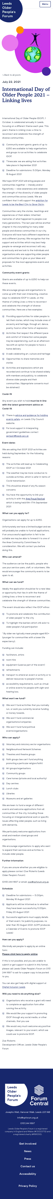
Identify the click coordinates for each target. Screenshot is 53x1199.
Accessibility (27, 1174)
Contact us (27, 1166)
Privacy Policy (28, 1186)
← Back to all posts (11, 75)
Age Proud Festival (35, 499)
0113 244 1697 (27, 1123)
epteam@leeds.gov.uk (17, 436)
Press (27, 1159)
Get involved (27, 1143)
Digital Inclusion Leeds (13, 987)
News (27, 1151)
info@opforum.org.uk (27, 1118)
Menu (45, 4)
